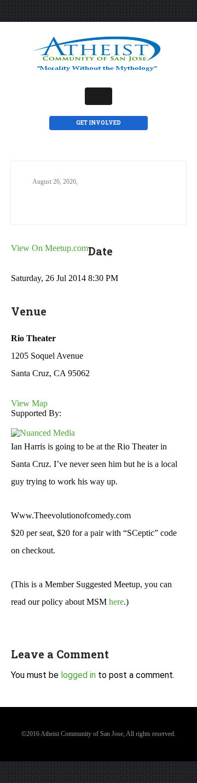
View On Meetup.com (49, 248)
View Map (29, 403)
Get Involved (98, 122)
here (116, 601)
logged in (78, 675)
